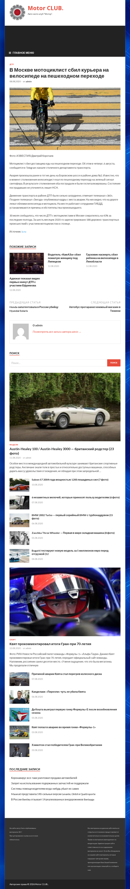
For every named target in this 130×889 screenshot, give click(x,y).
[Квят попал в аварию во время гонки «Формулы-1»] (19, 738)
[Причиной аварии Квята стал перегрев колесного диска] (19, 684)
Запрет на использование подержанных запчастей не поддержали (50, 783)
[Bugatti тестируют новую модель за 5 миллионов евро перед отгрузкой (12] (19, 561)
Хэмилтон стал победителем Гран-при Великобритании (67, 744)
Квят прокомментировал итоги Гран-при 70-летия (50, 644)
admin (29, 81)
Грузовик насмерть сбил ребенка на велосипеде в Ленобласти (102, 258)
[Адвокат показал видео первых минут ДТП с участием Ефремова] (27, 274)
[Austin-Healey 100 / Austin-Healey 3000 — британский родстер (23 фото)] (65, 441)
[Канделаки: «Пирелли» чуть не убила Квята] (19, 702)
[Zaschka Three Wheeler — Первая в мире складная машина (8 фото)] (19, 543)
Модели (14, 445)
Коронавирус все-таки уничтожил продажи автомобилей (44, 777)
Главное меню (23, 52)
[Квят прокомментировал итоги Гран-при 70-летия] (65, 636)
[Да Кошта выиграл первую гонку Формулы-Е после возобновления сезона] (19, 720)
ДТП (12, 64)
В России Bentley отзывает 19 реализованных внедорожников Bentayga (52, 799)
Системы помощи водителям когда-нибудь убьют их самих (45, 788)
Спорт (13, 640)
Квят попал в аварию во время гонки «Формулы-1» (64, 727)
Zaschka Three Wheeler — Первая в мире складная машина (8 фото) (73, 532)
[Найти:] (65, 362)
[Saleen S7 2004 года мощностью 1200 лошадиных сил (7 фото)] (19, 490)
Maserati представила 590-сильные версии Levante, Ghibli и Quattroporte (53, 793)
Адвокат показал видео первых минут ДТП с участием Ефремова (25, 282)
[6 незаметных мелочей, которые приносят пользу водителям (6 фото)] (19, 508)
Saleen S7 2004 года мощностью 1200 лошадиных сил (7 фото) (70, 479)
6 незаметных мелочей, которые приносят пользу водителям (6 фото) (76, 497)
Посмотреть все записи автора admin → (57, 331)
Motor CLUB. (45, 8)
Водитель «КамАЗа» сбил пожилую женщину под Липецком (64, 258)
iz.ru (24, 231)
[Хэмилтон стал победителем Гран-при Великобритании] (19, 755)
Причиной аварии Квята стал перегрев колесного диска (67, 673)
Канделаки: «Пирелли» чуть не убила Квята (59, 691)
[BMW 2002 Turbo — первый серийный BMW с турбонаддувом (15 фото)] (19, 526)
